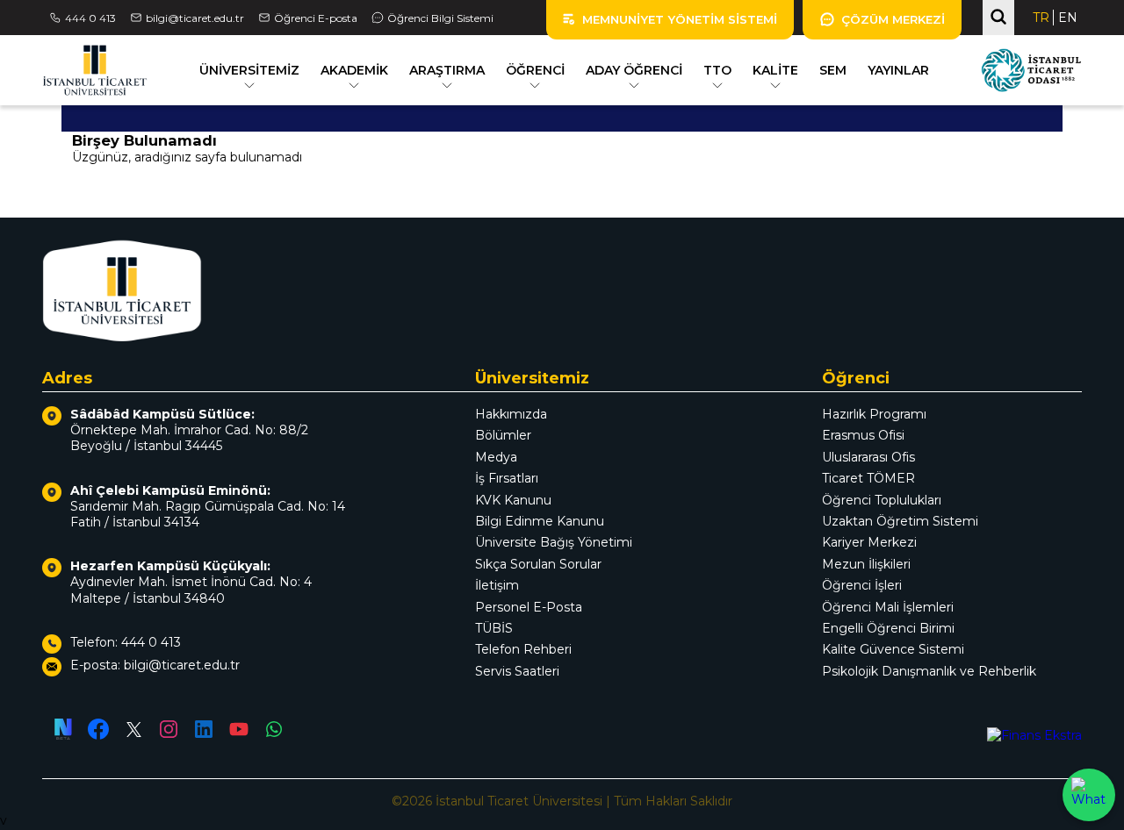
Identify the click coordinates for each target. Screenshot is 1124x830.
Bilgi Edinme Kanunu (539, 521)
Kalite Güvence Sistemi (893, 649)
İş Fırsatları (506, 478)
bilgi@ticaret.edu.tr (195, 18)
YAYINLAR (898, 70)
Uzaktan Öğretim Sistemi (900, 521)
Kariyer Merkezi (869, 542)
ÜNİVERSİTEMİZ (249, 70)
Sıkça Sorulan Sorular (538, 564)
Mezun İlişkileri (866, 564)
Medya (496, 457)
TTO (717, 70)
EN (1067, 17)
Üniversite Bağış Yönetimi (553, 542)
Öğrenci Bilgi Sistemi (440, 18)
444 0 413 (90, 18)
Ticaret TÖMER (868, 478)
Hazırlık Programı (874, 414)
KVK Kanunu (513, 500)
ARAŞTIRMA (447, 70)
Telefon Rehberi (523, 649)
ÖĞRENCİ (535, 70)
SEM (833, 70)
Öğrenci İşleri (862, 585)
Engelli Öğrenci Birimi (888, 628)
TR (1041, 17)
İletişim (497, 585)
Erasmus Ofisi (863, 435)
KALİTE (775, 70)
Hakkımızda (511, 414)
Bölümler (503, 435)
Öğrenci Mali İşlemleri (888, 607)
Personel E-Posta (528, 607)
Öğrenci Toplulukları (881, 500)
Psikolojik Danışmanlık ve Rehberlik (929, 671)
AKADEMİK (354, 70)
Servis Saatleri (517, 671)
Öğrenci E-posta (315, 18)
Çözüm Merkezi (893, 19)
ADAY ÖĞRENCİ (634, 70)
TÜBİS (494, 628)
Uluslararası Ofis (868, 457)
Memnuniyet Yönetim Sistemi (679, 19)
